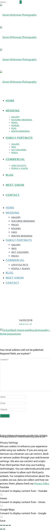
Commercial (15, 159)
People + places (19, 168)
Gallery (15, 117)
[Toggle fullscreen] (7, 525)
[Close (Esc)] (1, 525)
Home (10, 100)
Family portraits (19, 137)
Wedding (12, 110)
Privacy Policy (41, 483)
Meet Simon (15, 185)
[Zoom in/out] (9, 525)
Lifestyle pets (18, 165)
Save (2, 520)
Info (13, 147)
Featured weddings (21, 120)
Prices (14, 122)
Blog (9, 175)
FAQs (13, 128)
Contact (13, 195)
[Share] (4, 525)
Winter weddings (20, 131)
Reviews (15, 125)
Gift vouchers (18, 150)
